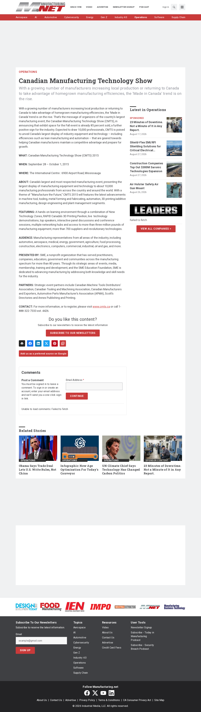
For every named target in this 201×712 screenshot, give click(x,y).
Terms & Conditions (109, 700)
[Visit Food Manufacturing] (51, 606)
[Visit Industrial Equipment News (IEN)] (74, 606)
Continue (77, 396)
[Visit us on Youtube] (103, 693)
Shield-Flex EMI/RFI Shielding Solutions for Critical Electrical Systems (145, 146)
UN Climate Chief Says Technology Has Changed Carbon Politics (121, 469)
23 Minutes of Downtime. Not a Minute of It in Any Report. (146, 126)
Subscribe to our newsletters (72, 332)
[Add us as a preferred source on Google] (63, 343)
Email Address (75, 380)
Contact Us (56, 700)
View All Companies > (156, 228)
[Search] (174, 7)
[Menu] (182, 7)
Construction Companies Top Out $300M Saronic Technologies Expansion (146, 167)
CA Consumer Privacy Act (137, 700)
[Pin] (55, 343)
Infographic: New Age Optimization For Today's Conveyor (79, 469)
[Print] (22, 343)
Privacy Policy (87, 700)
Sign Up (25, 650)
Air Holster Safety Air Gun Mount (144, 186)
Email (19, 634)
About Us (42, 700)
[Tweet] (46, 343)
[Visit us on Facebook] (87, 693)
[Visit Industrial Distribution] (125, 606)
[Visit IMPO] (100, 606)
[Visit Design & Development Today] (26, 606)
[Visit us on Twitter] (95, 693)
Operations (28, 71)
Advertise (70, 700)
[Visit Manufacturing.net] (150, 606)
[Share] (30, 343)
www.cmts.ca (101, 306)
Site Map (159, 700)
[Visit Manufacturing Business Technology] (174, 606)
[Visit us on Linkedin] (111, 693)
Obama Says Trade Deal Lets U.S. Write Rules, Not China (37, 469)
